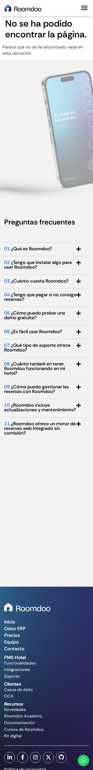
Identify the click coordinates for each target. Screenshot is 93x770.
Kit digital (13, 736)
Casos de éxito (18, 689)
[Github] (61, 757)
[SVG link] (27, 607)
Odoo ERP (15, 628)
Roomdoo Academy (23, 716)
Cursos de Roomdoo (24, 729)
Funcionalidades (20, 663)
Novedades (15, 709)
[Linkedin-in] (9, 757)
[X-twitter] (48, 757)
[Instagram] (35, 757)
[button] (84, 7)
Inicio (9, 622)
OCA (8, 696)
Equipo (11, 642)
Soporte (12, 676)
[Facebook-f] (22, 757)
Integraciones (17, 669)
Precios (12, 635)
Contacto (14, 648)
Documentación (19, 722)
